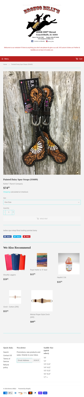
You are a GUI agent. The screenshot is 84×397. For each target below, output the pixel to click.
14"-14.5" (47, 367)
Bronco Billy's (12, 388)
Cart (80, 59)
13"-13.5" (47, 364)
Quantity (6, 208)
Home (5, 64)
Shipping (6, 192)
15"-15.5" (47, 371)
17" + (46, 377)
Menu (6, 59)
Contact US (7, 355)
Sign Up (36, 360)
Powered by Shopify (24, 388)
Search (6, 352)
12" (45, 361)
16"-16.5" (47, 374)
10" (45, 358)
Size (4, 198)
